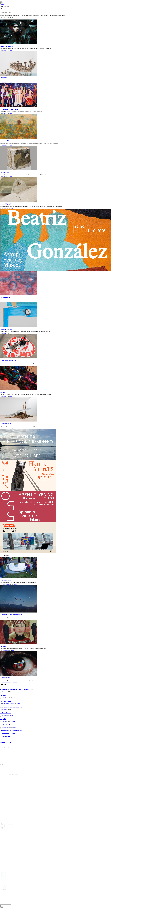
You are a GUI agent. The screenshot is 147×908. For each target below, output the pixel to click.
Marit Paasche (4, 715)
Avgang (11, 208)
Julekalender (12, 364)
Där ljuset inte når (5, 701)
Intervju (12, 691)
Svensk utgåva (13, 9)
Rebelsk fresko (4, 172)
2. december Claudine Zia (8, 360)
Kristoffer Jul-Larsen (5, 584)
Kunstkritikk (2, 4)
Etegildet (3, 719)
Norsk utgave (8, 9)
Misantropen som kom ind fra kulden (11, 730)
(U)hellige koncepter (6, 329)
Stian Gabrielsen (5, 721)
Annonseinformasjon (6, 751)
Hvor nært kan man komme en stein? (11, 614)
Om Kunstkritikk (6, 747)
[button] (1, 1)
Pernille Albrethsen (5, 650)
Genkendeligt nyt (5, 204)
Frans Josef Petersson (6, 682)
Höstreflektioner (5, 677)
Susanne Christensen (5, 733)
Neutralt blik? (4, 140)
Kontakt (4, 748)
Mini (10, 333)
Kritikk (11, 50)
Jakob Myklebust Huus (6, 727)
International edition (19, 9)
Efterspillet (3, 77)
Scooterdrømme (5, 297)
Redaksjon (5, 749)
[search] (1, 3)
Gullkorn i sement (5, 713)
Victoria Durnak (5, 619)
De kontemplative (5, 423)
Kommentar (15, 584)
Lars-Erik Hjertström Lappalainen (8, 703)
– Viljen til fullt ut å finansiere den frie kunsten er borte (16, 689)
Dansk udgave (3, 9)
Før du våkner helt (6, 724)
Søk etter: (2, 903)
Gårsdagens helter (5, 580)
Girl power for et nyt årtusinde (9, 109)
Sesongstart (14, 650)
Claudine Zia (4, 50)
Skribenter (4, 750)
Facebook (4, 755)
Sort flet (2, 392)
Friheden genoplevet (6, 46)
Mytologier (3, 646)
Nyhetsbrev (5, 754)
